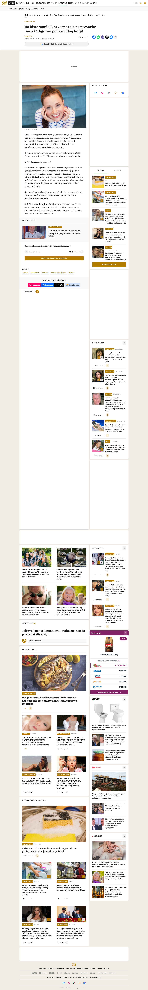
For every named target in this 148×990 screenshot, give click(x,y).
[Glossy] (67, 973)
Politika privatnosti (82, 977)
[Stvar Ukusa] (112, 973)
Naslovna (28, 15)
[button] (83, 37)
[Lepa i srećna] (75, 973)
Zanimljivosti (46, 15)
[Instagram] (102, 92)
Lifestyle (37, 15)
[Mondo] (43, 973)
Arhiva (72, 977)
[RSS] (115, 92)
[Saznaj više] (124, 699)
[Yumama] (102, 973)
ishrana (45, 273)
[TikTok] (109, 92)
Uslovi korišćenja (95, 977)
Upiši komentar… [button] (35, 641)
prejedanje (35, 273)
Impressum (50, 977)
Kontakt (66, 977)
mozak (25, 273)
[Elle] (59, 973)
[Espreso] (52, 973)
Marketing (59, 977)
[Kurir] (34, 973)
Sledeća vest (74, 252)
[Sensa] (92, 973)
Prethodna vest (35, 252)
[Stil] (4, 3)
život (71, 273)
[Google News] (122, 92)
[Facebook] (95, 92)
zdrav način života (58, 273)
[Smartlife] (84, 973)
